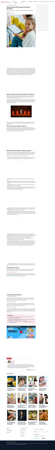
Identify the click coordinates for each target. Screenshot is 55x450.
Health (44, 1)
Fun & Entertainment (15, 2)
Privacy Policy (22, 432)
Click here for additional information (21, 444)
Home (7, 5)
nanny (20, 100)
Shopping (52, 1)
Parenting (40, 1)
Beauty (48, 1)
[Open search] (11, 2)
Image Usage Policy (23, 428)
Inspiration (30, 1)
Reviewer (9, 358)
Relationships (35, 1)
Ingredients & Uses (23, 2)
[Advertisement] (21, 57)
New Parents (14, 5)
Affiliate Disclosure (23, 430)
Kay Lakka (33, 369)
